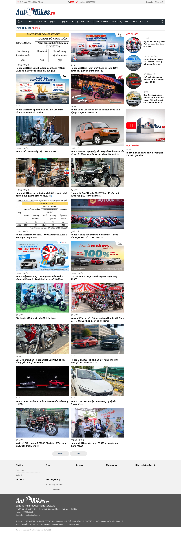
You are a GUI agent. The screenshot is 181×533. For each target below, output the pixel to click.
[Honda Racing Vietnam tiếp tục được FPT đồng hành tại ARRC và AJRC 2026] (97, 214)
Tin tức (43, 22)
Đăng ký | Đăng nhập (155, 2)
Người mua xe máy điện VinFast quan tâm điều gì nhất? (154, 43)
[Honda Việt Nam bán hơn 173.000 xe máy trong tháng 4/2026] (97, 423)
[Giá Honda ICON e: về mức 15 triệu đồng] (42, 298)
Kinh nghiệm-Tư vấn (106, 22)
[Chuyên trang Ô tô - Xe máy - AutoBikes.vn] (35, 11)
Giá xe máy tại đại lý (54, 484)
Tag (29, 28)
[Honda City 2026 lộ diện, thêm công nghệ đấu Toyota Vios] (97, 381)
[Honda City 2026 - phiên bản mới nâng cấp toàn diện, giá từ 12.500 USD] (97, 339)
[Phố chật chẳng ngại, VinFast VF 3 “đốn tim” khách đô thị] (134, 81)
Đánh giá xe (86, 22)
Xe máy (69, 22)
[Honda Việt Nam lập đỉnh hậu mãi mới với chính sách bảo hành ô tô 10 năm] (42, 89)
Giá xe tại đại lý (140, 22)
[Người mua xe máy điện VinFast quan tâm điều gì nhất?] (134, 45)
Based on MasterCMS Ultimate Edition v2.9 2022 (33, 530)
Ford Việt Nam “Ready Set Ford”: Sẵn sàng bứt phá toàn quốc (153, 61)
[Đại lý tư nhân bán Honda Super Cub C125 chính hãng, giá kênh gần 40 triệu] (42, 339)
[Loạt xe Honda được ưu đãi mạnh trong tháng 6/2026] (97, 256)
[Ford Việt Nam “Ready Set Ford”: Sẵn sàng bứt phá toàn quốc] (134, 63)
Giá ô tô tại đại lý (53, 489)
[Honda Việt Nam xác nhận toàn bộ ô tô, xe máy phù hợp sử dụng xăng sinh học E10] (42, 172)
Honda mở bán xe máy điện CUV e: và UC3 (37, 151)
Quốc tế (75, 148)
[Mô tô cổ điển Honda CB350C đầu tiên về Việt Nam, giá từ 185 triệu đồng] (42, 423)
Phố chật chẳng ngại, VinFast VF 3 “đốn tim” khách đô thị (154, 79)
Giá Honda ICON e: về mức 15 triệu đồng (36, 318)
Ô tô (56, 22)
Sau (78, 454)
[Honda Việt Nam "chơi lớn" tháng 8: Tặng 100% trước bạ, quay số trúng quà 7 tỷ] (97, 47)
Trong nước (22, 65)
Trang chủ (26, 22)
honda (36, 28)
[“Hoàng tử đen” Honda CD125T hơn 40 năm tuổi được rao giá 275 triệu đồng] (97, 172)
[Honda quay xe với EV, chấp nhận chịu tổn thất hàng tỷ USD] (42, 381)
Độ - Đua (124, 22)
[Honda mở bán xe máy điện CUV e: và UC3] (42, 131)
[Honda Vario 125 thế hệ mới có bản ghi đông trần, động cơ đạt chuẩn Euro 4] (97, 89)
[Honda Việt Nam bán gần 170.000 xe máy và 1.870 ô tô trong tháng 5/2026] (42, 214)
